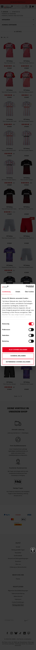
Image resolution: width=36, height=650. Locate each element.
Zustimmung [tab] (6, 291)
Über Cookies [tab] (29, 291)
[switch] (31, 329)
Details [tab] (18, 291)
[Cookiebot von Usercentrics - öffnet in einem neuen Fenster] (26, 286)
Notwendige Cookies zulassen (18, 362)
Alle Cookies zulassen (18, 349)
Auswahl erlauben (18, 356)
